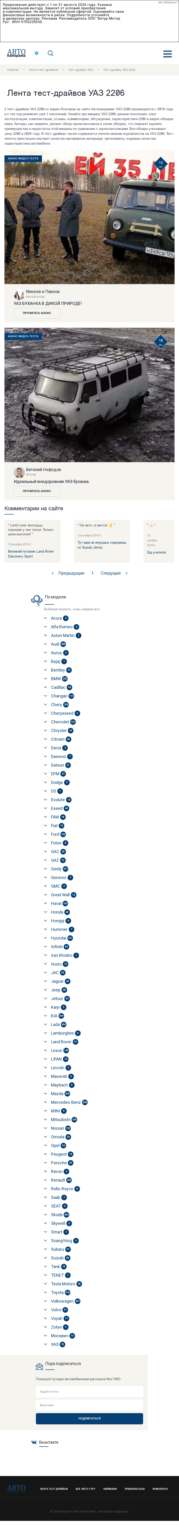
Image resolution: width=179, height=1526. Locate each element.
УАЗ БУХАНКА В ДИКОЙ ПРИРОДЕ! (48, 303)
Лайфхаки (110, 1489)
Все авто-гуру (85, 1489)
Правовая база (135, 1489)
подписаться (90, 1418)
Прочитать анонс (37, 313)
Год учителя (156, 552)
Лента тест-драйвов (43, 69)
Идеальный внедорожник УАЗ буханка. (52, 481)
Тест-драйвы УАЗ (80, 69)
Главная (13, 69)
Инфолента (160, 1489)
